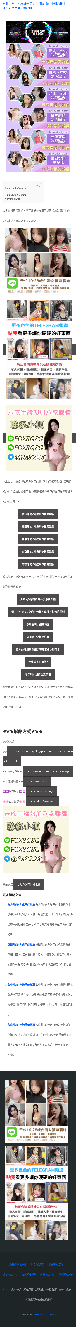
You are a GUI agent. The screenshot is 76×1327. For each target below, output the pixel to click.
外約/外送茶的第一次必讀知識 (38, 599)
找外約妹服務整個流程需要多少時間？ (38, 649)
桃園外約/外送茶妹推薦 (21, 944)
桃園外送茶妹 (56, 1264)
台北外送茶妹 (37, 1264)
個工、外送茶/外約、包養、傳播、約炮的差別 (38, 611)
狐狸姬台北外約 (17, 1264)
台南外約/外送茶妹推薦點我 (38, 551)
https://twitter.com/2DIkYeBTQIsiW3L (48, 771)
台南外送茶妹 (29, 1274)
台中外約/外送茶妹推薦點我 (38, 539)
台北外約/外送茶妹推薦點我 (38, 514)
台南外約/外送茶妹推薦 (21, 1024)
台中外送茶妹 (10, 1274)
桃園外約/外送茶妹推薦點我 (38, 526)
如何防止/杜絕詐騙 (38, 636)
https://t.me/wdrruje (41, 791)
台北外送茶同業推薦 (28, 884)
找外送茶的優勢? (38, 661)
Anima (37, 1314)
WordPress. (50, 1314)
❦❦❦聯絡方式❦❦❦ (17, 195)
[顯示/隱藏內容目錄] (36, 186)
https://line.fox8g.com (42, 801)
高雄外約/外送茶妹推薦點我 (38, 564)
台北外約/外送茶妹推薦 (21, 904)
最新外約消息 (66, 1274)
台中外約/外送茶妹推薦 (21, 984)
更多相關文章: (14, 199)
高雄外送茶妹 (47, 1274)
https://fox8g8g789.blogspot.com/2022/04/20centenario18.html (38, 756)
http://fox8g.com (37, 781)
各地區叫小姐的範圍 (38, 624)
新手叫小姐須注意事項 (38, 674)
